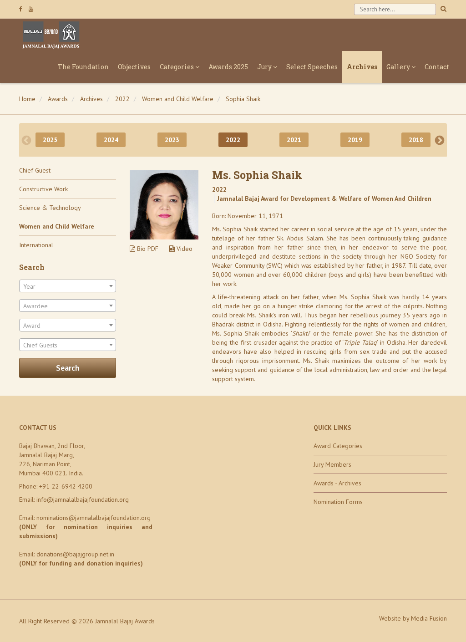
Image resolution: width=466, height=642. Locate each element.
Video (183, 249)
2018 (416, 140)
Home (27, 99)
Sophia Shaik (243, 99)
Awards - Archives (337, 483)
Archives (362, 66)
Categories (177, 66)
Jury (265, 66)
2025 (50, 140)
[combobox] (67, 286)
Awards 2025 (228, 66)
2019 (355, 140)
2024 (111, 140)
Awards (58, 99)
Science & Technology (50, 208)
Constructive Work (43, 189)
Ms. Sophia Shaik (257, 175)
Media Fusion (429, 618)
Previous (26, 139)
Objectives (134, 66)
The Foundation (83, 66)
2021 (294, 140)
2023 (172, 140)
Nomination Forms (338, 502)
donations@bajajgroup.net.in (75, 554)
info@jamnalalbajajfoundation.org (82, 499)
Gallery (398, 66)
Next (439, 139)
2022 (122, 99)
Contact (437, 66)
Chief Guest (35, 170)
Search (67, 368)
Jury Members (332, 464)
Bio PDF (146, 249)
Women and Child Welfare (177, 99)
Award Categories (338, 446)
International (36, 245)
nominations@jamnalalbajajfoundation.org (93, 518)
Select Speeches (312, 66)
